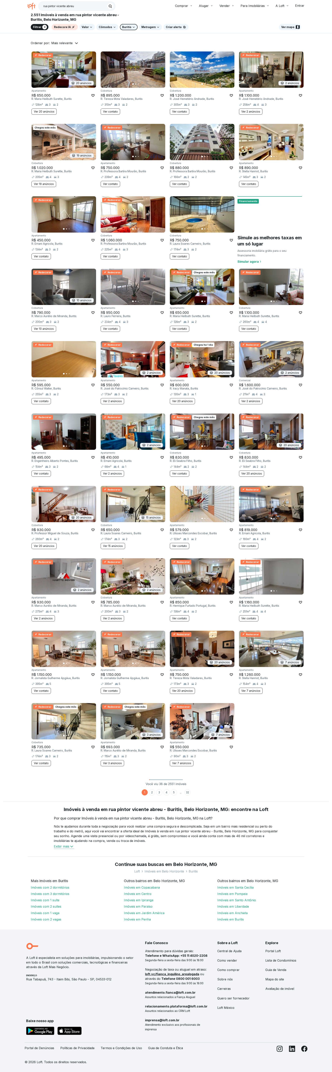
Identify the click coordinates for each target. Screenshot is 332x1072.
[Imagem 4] (210, 84)
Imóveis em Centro (137, 894)
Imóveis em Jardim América (144, 913)
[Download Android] (40, 1031)
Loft (137, 871)
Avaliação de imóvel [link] (279, 989)
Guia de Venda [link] (275, 970)
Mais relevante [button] (62, 43)
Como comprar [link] (228, 970)
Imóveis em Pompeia (232, 894)
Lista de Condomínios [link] (280, 960)
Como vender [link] (227, 960)
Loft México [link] (225, 1008)
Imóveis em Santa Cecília (235, 887)
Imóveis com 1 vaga (45, 913)
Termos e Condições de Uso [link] (121, 1048)
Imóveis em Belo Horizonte (164, 871)
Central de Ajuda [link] (229, 951)
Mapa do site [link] (274, 979)
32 (187, 792)
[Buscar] (110, 6)
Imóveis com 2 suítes (46, 906)
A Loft (280, 6)
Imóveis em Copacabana (142, 887)
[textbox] (76, 6)
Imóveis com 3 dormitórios (50, 894)
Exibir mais (61, 846)
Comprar (181, 6)
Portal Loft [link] (273, 951)
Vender (224, 6)
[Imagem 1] (133, 84)
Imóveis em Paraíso (138, 906)
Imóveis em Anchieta (232, 913)
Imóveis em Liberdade (233, 906)
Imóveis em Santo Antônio (236, 900)
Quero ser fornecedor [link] (233, 998)
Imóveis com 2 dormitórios (50, 887)
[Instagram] (280, 1050)
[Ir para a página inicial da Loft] (33, 6)
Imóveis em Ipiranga (138, 900)
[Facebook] (304, 1050)
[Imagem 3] (138, 84)
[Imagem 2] (135, 84)
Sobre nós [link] (225, 979)
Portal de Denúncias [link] (39, 1048)
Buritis (193, 871)
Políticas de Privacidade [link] (77, 1048)
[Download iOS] (69, 1031)
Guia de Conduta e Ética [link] (165, 1048)
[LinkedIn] (292, 1050)
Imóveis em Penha (137, 919)
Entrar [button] (299, 5)
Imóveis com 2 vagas (46, 919)
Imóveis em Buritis (230, 919)
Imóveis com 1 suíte (45, 900)
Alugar (204, 6)
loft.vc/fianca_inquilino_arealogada (172, 974)
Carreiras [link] (224, 989)
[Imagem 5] (143, 84)
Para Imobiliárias (253, 6)
